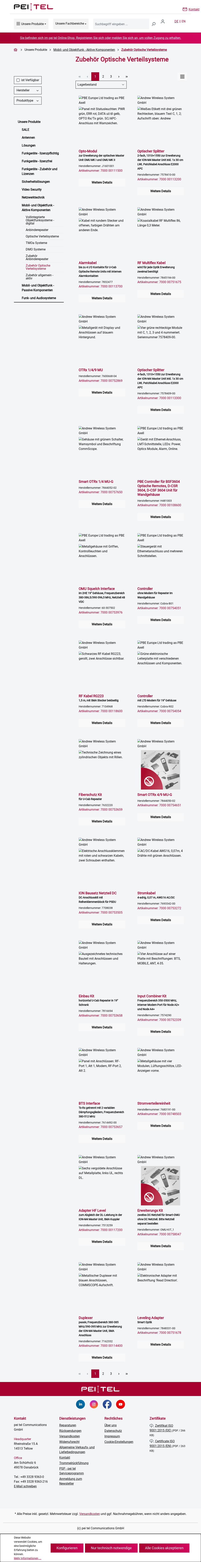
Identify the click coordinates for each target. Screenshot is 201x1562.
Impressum (112, 1436)
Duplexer (100, 1326)
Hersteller (22, 90)
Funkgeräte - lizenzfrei (37, 161)
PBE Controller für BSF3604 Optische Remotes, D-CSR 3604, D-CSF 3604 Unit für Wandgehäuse (158, 488)
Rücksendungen (70, 1431)
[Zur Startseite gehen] (29, 7)
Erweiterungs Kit (158, 1216)
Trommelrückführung (74, 1463)
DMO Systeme (36, 249)
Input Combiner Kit (158, 1002)
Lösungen (29, 145)
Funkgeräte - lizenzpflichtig (40, 153)
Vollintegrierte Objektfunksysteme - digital (40, 220)
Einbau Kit (98, 1000)
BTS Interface (101, 1109)
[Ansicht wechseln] (182, 77)
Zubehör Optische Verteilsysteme (38, 267)
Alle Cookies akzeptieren (164, 1548)
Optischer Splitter (160, 159)
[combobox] (121, 24)
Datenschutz (113, 1431)
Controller (155, 593)
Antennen (28, 137)
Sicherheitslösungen (36, 182)
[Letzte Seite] (127, 76)
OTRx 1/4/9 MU (91, 370)
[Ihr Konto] (164, 21)
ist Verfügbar (30, 80)
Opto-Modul (101, 155)
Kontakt (194, 9)
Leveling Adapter (150, 1320)
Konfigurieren (67, 1548)
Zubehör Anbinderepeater (37, 257)
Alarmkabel (100, 269)
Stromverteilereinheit (153, 1103)
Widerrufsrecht (69, 1442)
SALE (25, 130)
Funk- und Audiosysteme (39, 298)
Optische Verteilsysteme (42, 236)
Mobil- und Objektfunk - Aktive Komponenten (38, 207)
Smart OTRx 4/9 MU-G (154, 795)
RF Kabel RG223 (99, 698)
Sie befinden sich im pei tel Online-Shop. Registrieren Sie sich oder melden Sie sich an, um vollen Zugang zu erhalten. (100, 38)
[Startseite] (16, 50)
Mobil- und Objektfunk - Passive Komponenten (38, 288)
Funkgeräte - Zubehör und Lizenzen (39, 171)
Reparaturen (67, 1425)
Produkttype (24, 100)
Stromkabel (156, 895)
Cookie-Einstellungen (118, 1442)
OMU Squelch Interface (102, 595)
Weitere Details (102, 182)
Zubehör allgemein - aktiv (39, 276)
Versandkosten (69, 1436)
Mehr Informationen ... (27, 1558)
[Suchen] (153, 24)
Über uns (110, 1425)
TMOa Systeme (36, 243)
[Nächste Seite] (119, 76)
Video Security (32, 189)
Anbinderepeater (37, 230)
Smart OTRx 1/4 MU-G (96, 481)
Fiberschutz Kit (90, 797)
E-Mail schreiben (25, 1486)
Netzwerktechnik (33, 197)
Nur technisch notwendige (111, 1548)
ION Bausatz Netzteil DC (98, 897)
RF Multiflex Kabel (156, 267)
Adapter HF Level (100, 1214)
